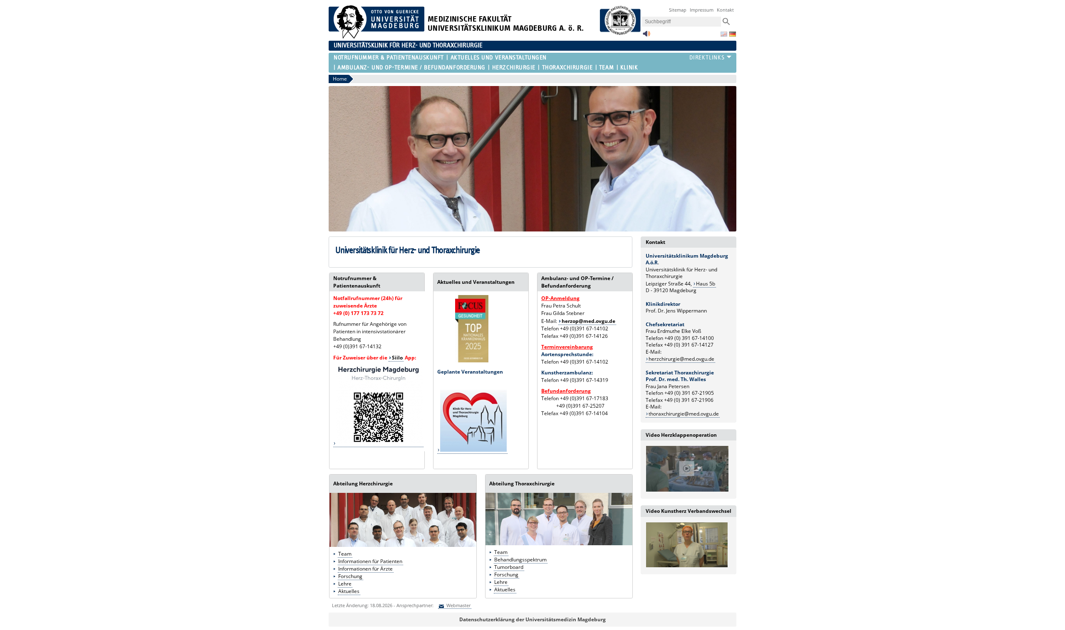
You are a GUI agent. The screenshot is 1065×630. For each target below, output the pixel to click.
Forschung (350, 576)
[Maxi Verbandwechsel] (687, 565)
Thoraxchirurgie (567, 67)
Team (606, 67)
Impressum (701, 10)
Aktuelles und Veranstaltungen (499, 57)
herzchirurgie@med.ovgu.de (681, 358)
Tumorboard (508, 567)
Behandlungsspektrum (520, 559)
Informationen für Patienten (370, 561)
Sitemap (677, 10)
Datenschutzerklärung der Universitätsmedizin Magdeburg (532, 619)
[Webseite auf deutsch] (732, 34)
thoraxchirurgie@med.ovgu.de (684, 413)
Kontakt (725, 10)
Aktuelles (348, 591)
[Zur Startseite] (376, 36)
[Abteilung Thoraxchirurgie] (558, 543)
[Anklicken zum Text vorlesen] (646, 35)
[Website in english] (724, 34)
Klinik (629, 67)
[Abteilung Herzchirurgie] (402, 545)
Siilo (397, 357)
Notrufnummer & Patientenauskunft (389, 57)
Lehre (345, 583)
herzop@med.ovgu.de (588, 321)
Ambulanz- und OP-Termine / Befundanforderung (411, 67)
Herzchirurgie (513, 67)
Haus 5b (705, 283)
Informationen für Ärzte (365, 568)
